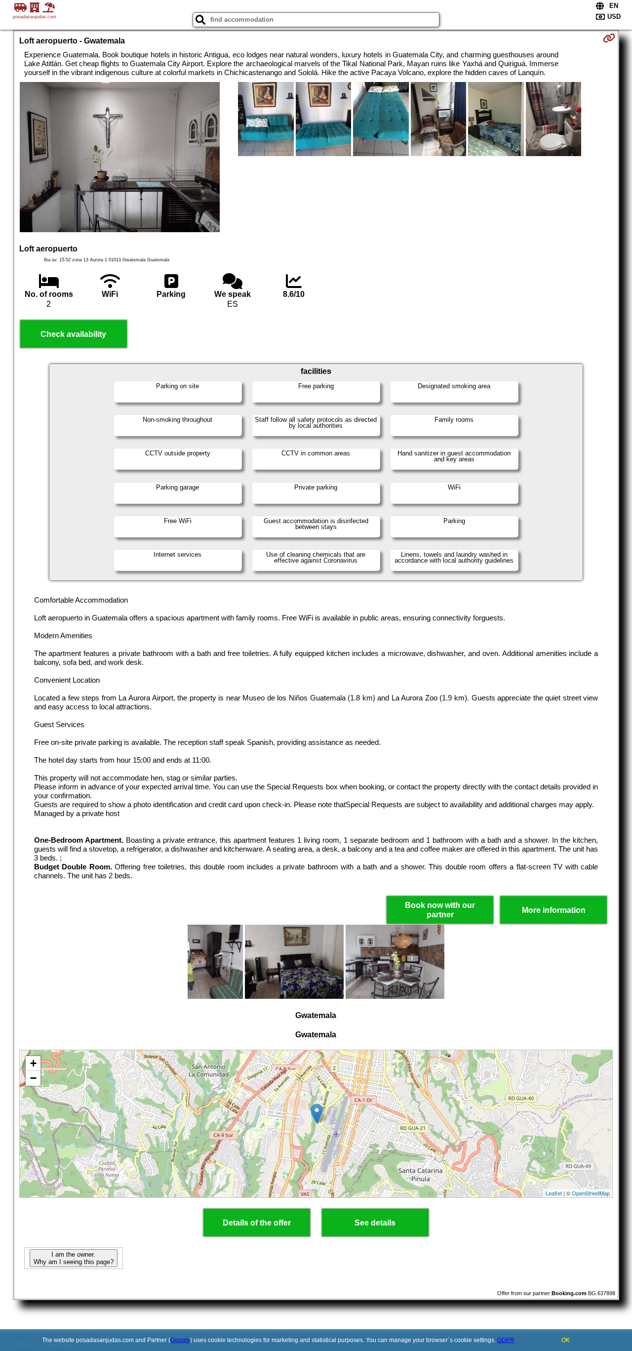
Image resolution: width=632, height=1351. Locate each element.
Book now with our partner (440, 910)
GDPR (505, 1340)
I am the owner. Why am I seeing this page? (74, 1258)
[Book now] (609, 38)
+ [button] (33, 1063)
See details (375, 1223)
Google (180, 1340)
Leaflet (554, 1193)
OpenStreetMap (591, 1193)
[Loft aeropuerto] (120, 158)
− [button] (33, 1078)
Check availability (73, 334)
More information (554, 910)
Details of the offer (257, 1223)
